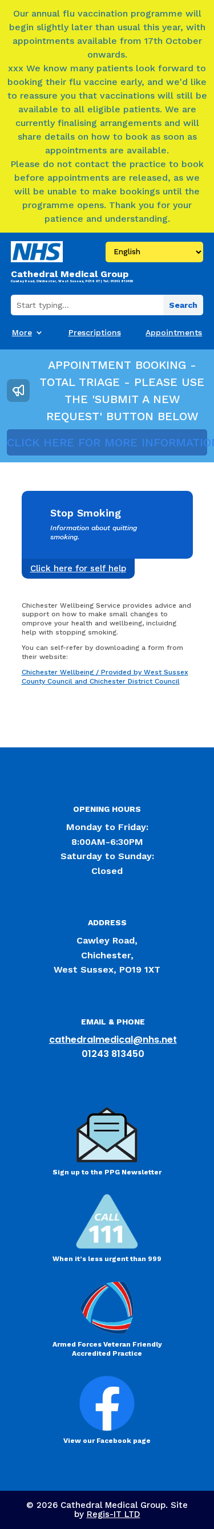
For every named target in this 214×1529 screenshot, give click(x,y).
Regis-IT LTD (113, 1514)
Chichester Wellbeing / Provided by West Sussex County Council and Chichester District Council (105, 676)
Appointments (174, 332)
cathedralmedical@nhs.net (113, 1039)
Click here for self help (78, 568)
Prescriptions (94, 332)
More (22, 332)
